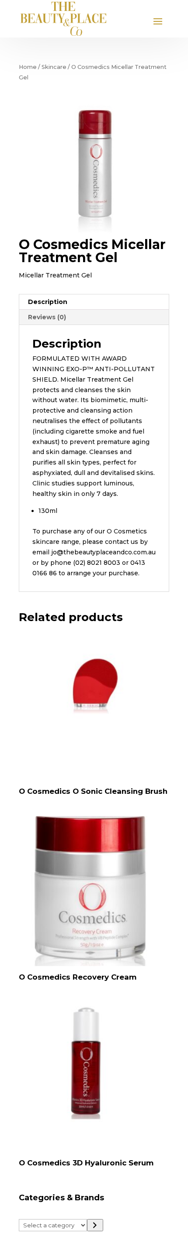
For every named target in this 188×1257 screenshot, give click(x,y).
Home (28, 67)
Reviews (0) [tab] (47, 317)
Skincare (54, 67)
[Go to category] (95, 1225)
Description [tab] (47, 302)
